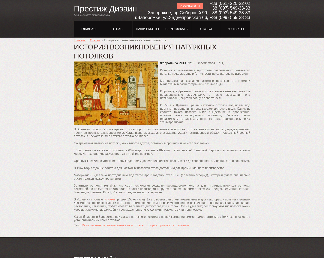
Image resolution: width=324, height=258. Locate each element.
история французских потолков (167, 225)
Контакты (236, 29)
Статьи (206, 29)
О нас (118, 29)
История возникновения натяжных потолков (113, 225)
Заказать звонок (190, 6)
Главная (88, 29)
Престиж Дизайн (105, 8)
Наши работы (147, 29)
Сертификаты (176, 29)
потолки (109, 199)
